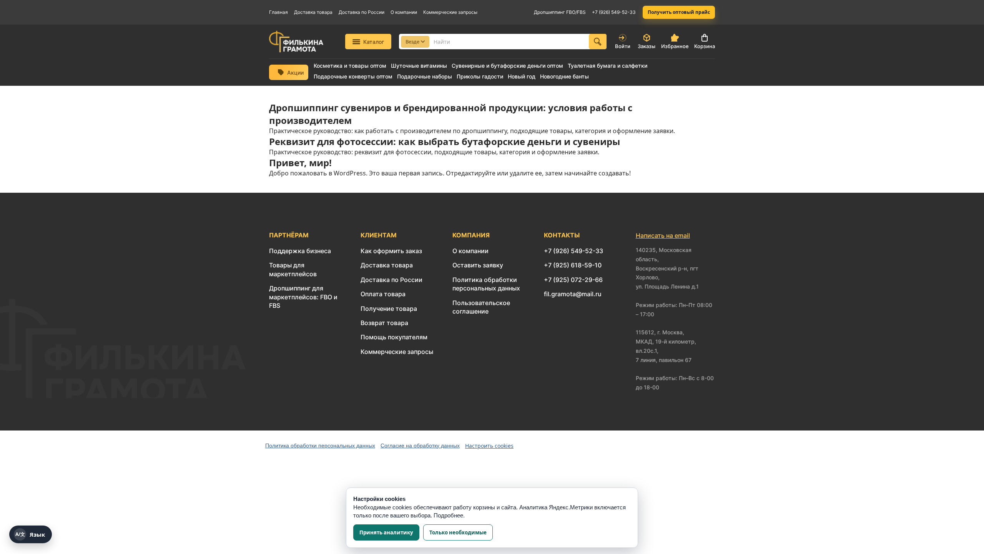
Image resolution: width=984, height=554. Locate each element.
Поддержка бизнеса (300, 251)
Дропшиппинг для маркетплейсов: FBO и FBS (303, 296)
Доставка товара (313, 12)
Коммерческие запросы (450, 12)
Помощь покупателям (394, 337)
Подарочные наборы (424, 76)
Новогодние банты (564, 76)
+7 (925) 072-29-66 (573, 280)
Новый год (521, 76)
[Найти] (598, 41)
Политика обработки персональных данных (320, 445)
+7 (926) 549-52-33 (614, 12)
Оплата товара (383, 294)
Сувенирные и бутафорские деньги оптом (507, 66)
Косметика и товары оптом (350, 66)
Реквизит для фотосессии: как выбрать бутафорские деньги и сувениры (444, 141)
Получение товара (389, 308)
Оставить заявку (477, 265)
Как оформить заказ (391, 251)
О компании (404, 12)
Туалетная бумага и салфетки (607, 66)
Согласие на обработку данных (420, 445)
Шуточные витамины (419, 66)
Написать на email (663, 235)
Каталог (373, 41)
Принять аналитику (386, 532)
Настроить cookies (489, 445)
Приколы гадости (480, 76)
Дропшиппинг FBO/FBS (560, 12)
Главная (278, 12)
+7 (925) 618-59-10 (573, 265)
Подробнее (448, 515)
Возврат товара (384, 323)
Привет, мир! (300, 162)
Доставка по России (361, 12)
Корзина (704, 46)
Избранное (675, 46)
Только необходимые (458, 532)
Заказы (646, 46)
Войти (622, 46)
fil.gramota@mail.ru (573, 294)
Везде (412, 41)
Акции (295, 72)
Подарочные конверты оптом (353, 76)
